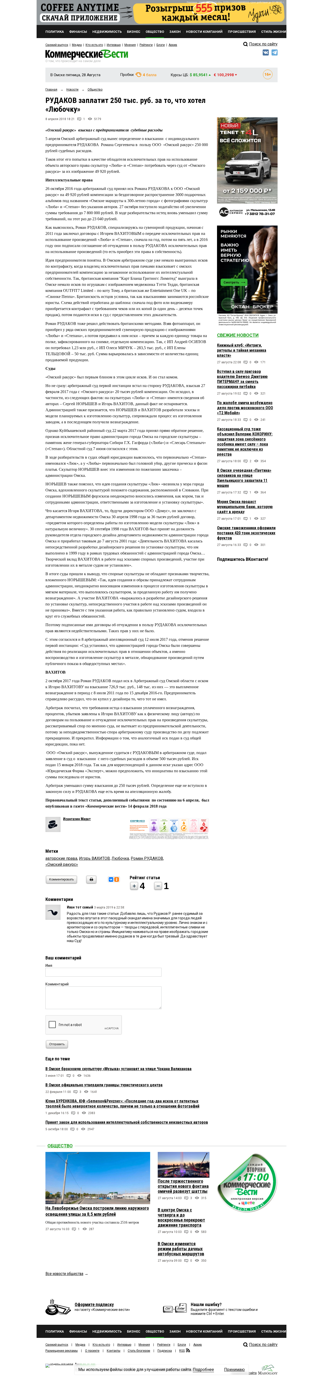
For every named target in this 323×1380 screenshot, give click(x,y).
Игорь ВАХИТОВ (94, 858)
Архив (173, 45)
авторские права (61, 858)
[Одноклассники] (116, 879)
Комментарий (57, 984)
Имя (48, 965)
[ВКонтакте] (111, 879)
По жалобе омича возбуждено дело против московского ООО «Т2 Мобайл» (245, 407)
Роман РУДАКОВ (147, 858)
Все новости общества (64, 1273)
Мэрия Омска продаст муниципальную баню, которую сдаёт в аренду (245, 506)
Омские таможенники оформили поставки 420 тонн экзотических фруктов (246, 533)
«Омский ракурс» (61, 864)
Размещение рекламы (61, 1351)
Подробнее (203, 1369)
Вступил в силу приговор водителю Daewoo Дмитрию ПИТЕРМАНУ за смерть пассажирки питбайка (242, 379)
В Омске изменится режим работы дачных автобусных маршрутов (181, 1248)
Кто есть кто (94, 45)
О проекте (92, 1351)
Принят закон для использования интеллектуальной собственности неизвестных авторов (126, 1122)
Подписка (164, 1351)
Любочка (120, 858)
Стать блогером (139, 1351)
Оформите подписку (94, 1304)
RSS (182, 1351)
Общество (60, 1145)
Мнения (130, 45)
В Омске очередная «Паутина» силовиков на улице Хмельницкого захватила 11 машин (244, 478)
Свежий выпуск (56, 45)
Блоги (160, 45)
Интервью (114, 45)
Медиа (77, 45)
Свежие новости (238, 335)
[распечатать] (90, 882)
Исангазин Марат (77, 819)
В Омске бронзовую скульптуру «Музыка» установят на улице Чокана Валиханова (118, 1068)
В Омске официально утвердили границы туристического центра (104, 1085)
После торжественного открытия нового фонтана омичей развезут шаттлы (183, 1186)
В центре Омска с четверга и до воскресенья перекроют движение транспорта (181, 1217)
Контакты (113, 1351)
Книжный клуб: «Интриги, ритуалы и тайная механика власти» (241, 350)
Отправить (57, 1044)
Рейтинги (146, 45)
